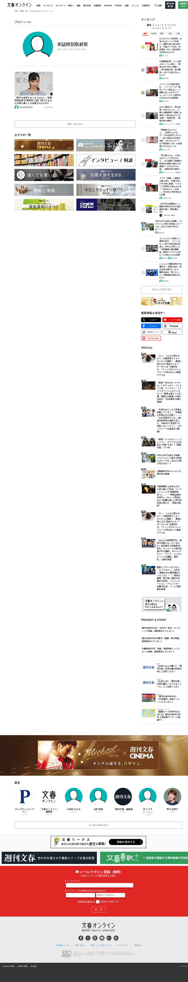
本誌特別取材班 (26, 107)
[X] (87, 938)
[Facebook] (80, 938)
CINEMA (118, 5)
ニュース (159, 25)
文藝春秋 (97, 5)
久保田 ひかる (167, 198)
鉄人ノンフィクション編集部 (171, 124)
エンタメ (156, 28)
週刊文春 (87, 5)
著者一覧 (23, 11)
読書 (127, 5)
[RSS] (116, 938)
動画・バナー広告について (101, 945)
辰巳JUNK (166, 101)
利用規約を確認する (86, 901)
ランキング (48, 5)
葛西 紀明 (165, 78)
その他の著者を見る (98, 825)
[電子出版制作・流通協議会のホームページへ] (66, 954)
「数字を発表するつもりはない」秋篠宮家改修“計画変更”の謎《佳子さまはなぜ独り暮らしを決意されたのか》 (33, 100)
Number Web (8, 966)
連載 (78, 5)
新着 (38, 5)
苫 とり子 (165, 55)
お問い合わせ (80, 945)
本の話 (34, 966)
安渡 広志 (161, 232)
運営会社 (137, 945)
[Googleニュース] (102, 938)
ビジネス (171, 25)
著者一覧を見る (75, 124)
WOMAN (108, 5)
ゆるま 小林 (166, 149)
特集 (70, 5)
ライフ (168, 28)
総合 (149, 25)
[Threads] (94, 938)
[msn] (109, 938)
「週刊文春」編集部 (169, 215)
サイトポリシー (122, 945)
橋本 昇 (165, 258)
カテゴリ (59, 5)
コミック (135, 5)
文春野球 (146, 5)
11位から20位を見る (162, 289)
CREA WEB (23, 966)
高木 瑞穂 (174, 258)
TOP (16, 11)
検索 (160, 5)
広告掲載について (62, 945)
